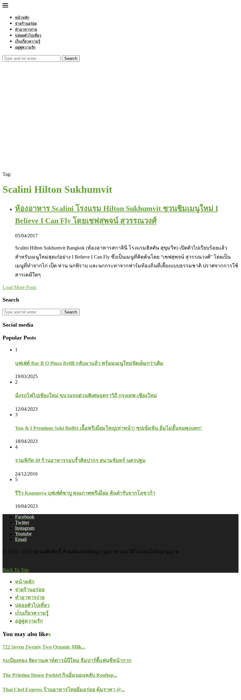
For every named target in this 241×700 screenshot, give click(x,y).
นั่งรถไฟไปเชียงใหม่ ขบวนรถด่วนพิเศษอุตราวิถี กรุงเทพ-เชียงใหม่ (86, 395)
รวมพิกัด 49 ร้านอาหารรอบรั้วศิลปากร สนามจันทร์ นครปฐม (80, 460)
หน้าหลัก (22, 17)
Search (70, 58)
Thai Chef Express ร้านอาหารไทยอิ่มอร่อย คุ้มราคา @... (64, 689)
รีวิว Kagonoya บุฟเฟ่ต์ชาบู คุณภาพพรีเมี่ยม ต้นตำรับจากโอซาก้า (85, 493)
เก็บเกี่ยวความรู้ (27, 41)
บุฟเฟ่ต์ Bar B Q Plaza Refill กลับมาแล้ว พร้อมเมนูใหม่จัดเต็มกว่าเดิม (89, 363)
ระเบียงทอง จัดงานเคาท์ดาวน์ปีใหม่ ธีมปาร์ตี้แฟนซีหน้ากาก (67, 660)
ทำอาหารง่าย (26, 29)
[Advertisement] (120, 109)
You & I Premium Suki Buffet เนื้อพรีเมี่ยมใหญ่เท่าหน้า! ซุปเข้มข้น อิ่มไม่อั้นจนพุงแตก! (108, 428)
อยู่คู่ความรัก (25, 47)
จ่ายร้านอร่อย (26, 23)
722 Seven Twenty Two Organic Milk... (44, 647)
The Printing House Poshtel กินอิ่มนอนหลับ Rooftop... (60, 675)
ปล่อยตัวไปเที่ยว (28, 35)
